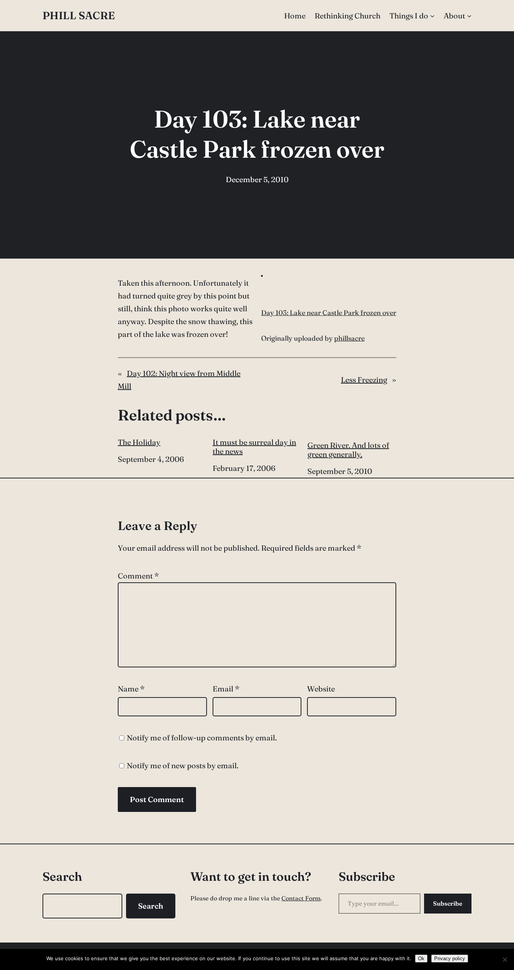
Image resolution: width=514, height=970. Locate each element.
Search (150, 906)
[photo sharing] (262, 274)
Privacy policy (449, 958)
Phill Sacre (79, 15)
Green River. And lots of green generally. (348, 449)
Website (321, 688)
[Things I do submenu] (432, 16)
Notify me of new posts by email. (183, 765)
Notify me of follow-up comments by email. (202, 737)
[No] (504, 959)
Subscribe (447, 903)
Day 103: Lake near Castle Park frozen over (328, 312)
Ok (421, 958)
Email (226, 688)
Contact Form (301, 898)
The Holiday (139, 442)
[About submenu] (469, 16)
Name (131, 688)
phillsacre (349, 338)
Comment (138, 575)
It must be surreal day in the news (254, 447)
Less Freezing (364, 379)
